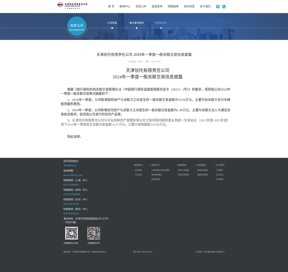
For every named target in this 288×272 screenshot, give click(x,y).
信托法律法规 (183, 175)
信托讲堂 (189, 6)
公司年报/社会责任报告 (160, 170)
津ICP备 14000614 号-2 (142, 252)
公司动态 (138, 170)
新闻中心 (125, 6)
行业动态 (138, 175)
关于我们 (205, 6)
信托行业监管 (183, 170)
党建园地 (173, 6)
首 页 (111, 6)
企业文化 (219, 175)
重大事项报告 (136, 23)
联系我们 (220, 252)
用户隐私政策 (209, 252)
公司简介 (219, 170)
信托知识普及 (202, 170)
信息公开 (141, 6)
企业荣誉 (219, 179)
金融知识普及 (202, 175)
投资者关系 (161, 23)
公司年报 (112, 23)
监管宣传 (157, 6)
